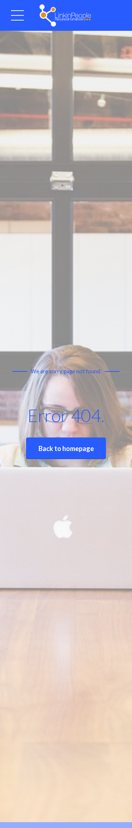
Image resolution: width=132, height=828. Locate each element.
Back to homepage (66, 448)
